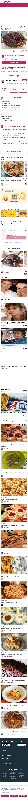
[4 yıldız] (15, 154)
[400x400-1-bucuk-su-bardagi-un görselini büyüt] (11, 111)
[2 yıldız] (11, 154)
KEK (1, 268)
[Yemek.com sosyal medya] (12, 769)
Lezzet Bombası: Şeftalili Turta (9, 602)
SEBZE (2, 574)
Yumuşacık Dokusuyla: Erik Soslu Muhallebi (12, 525)
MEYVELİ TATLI (4, 497)
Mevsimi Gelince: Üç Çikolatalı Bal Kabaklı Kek (13, 551)
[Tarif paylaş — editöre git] (14, 195)
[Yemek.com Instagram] (2, 741)
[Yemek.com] (7, 2)
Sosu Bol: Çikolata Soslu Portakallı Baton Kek (13, 680)
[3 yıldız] (13, 154)
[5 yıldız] (17, 154)
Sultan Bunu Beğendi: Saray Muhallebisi (11, 628)
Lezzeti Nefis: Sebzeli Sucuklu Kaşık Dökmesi (13, 731)
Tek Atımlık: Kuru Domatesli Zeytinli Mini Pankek (11, 181)
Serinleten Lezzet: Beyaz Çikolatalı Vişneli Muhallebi (12, 445)
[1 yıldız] (9, 154)
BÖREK (26, 178)
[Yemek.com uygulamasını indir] (6, 744)
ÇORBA (2, 470)
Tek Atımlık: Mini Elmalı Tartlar (9, 499)
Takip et (24, 80)
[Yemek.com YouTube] (12, 741)
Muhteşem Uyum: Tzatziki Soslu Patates (12, 576)
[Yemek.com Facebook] (21, 741)
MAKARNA (3, 704)
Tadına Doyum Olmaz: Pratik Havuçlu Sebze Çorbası (12, 472)
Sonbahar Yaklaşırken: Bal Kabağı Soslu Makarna (14, 706)
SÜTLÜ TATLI (3, 442)
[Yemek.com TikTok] (7, 741)
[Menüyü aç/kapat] (1, 1)
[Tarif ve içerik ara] (21, 1)
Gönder (16, 237)
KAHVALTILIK (3, 178)
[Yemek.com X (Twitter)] (17, 741)
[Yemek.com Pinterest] (25, 741)
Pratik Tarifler (4, 5)
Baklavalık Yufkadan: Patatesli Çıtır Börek (12, 654)
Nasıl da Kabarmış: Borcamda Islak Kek (11, 270)
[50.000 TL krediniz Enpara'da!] (14, 213)
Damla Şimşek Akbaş (10, 80)
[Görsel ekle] (25, 230)
